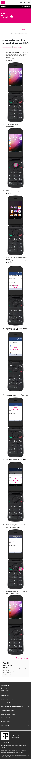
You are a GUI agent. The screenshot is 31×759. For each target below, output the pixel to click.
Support (3, 13)
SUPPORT (3, 6)
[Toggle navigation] (25, 6)
